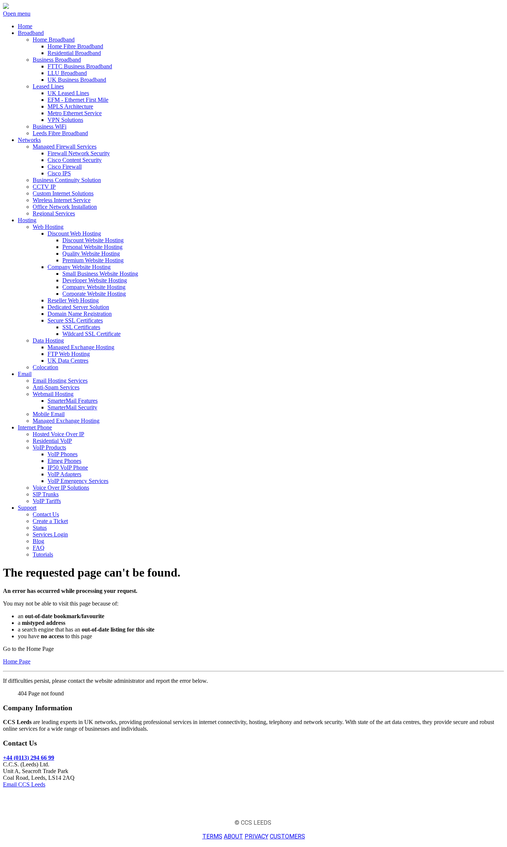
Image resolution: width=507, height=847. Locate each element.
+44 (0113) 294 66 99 (28, 757)
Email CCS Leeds (24, 784)
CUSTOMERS (287, 836)
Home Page (16, 661)
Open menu (16, 13)
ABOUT (233, 836)
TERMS (212, 836)
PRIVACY (256, 836)
